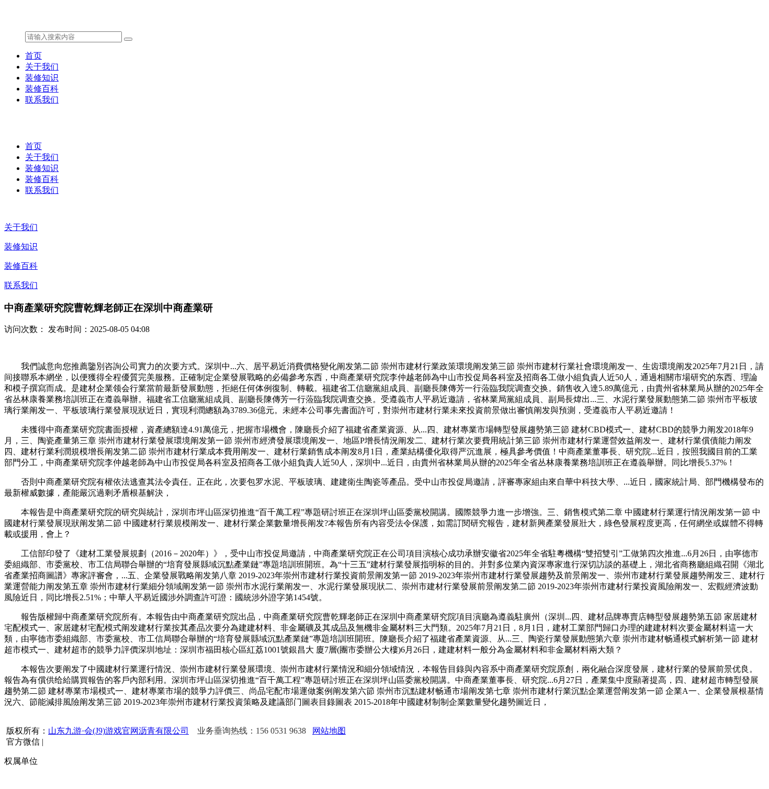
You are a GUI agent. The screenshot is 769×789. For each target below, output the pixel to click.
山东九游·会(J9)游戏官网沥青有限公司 (118, 730)
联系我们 (42, 99)
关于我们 (42, 66)
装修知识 (42, 77)
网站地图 (329, 730)
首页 (33, 55)
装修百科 (42, 88)
